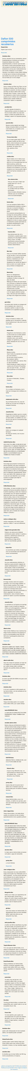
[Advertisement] (14, 23)
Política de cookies (21, 1066)
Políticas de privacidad (7, 1067)
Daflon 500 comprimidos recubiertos (8, 41)
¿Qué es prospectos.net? (8, 1066)
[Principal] (14, 4)
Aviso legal (18, 1067)
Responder (4, 52)
